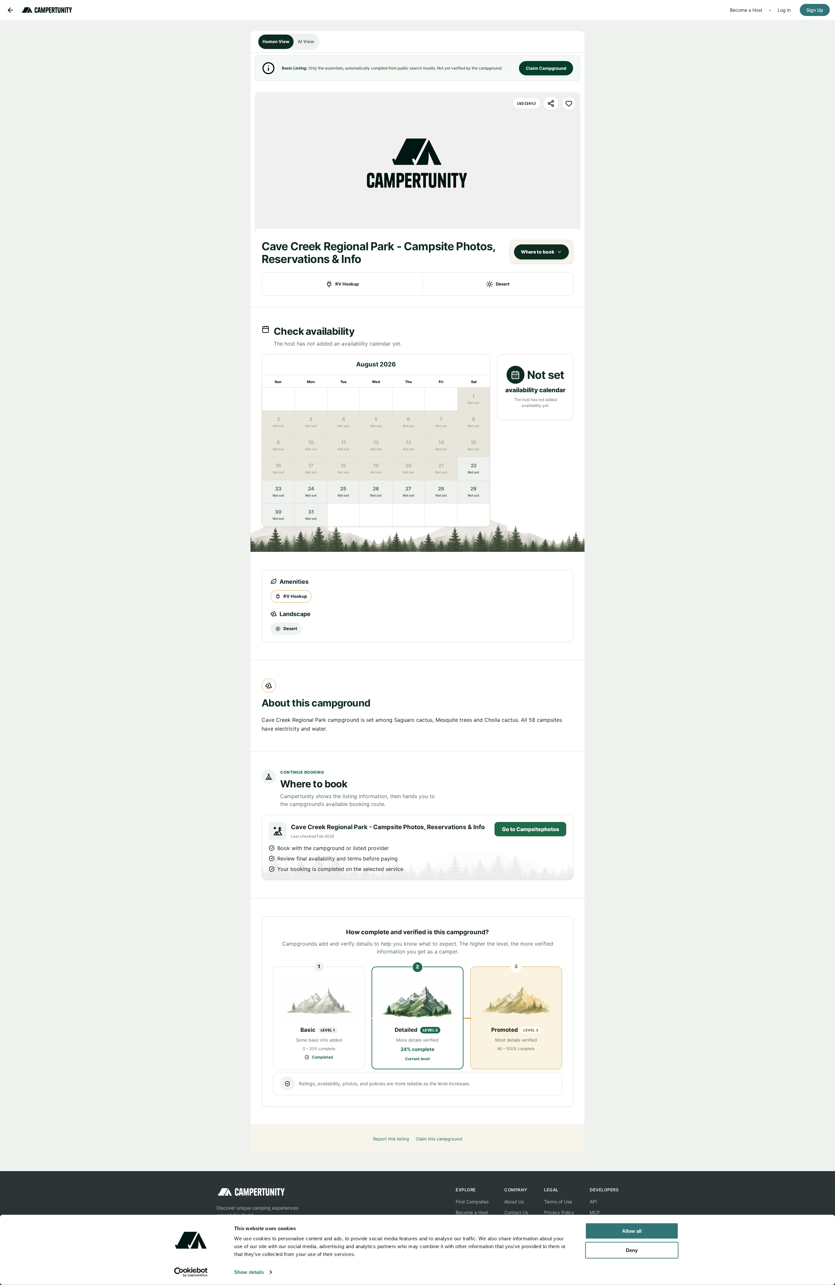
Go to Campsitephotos (530, 829)
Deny (632, 1250)
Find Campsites (472, 1201)
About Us (514, 1201)
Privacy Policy (559, 1212)
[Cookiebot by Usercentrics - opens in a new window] (191, 1272)
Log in (784, 10)
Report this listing (391, 1138)
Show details (249, 1272)
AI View (306, 41)
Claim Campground (546, 68)
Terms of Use (558, 1201)
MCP (595, 1212)
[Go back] (10, 10)
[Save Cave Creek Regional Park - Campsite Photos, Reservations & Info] (569, 103)
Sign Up (814, 10)
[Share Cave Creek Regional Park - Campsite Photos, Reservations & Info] (551, 103)
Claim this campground (439, 1138)
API (593, 1201)
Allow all (632, 1231)
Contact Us (516, 1212)
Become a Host (746, 10)
